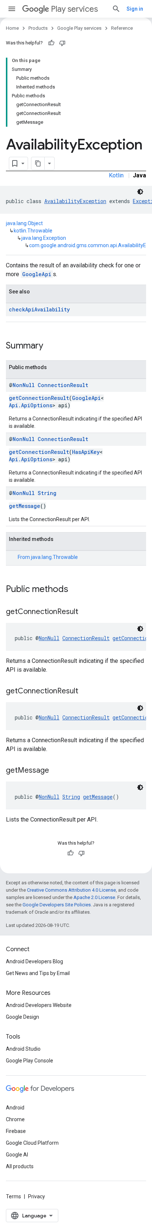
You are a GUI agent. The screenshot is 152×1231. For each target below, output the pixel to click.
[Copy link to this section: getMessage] (56, 770)
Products (38, 28)
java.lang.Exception (43, 238)
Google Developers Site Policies (57, 904)
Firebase (16, 1131)
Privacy (36, 1196)
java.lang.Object (24, 223)
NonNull (24, 385)
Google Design (22, 1017)
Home (12, 28)
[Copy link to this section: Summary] (50, 346)
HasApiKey (86, 451)
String (47, 493)
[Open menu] (11, 9)
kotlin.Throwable (33, 231)
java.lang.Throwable (54, 557)
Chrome (15, 1119)
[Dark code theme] (140, 192)
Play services (74, 9)
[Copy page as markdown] (38, 163)
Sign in (135, 9)
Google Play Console (29, 1061)
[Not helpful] (62, 42)
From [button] (48, 557)
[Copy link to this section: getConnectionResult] (85, 612)
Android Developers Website (39, 1005)
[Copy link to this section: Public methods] (75, 589)
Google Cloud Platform (32, 1143)
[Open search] (116, 8)
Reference (122, 28)
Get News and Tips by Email (38, 973)
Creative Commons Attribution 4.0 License (71, 890)
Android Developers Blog (34, 961)
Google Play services (79, 28)
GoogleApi (36, 274)
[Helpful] (51, 42)
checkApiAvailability (39, 309)
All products (20, 1166)
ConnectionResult (63, 385)
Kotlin (116, 175)
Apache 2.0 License (94, 897)
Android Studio (23, 1049)
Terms (13, 1196)
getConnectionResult (39, 397)
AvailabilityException (75, 201)
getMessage (24, 505)
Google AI (17, 1155)
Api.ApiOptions (30, 405)
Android (15, 1108)
